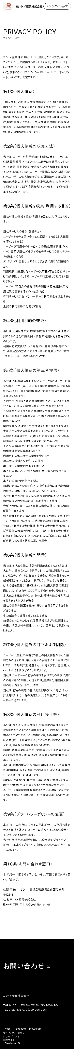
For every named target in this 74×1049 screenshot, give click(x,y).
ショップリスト (11, 1036)
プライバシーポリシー (15, 1033)
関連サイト (9, 1039)
